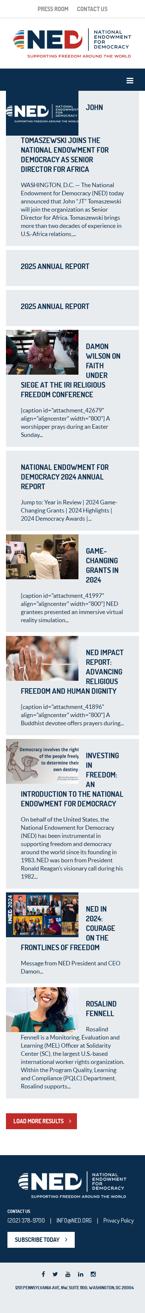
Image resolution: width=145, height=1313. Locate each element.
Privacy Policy (118, 1220)
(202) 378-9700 (26, 1220)
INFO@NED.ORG (74, 1220)
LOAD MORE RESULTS (38, 1121)
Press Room (53, 9)
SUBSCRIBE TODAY (37, 1239)
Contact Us (92, 9)
